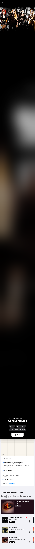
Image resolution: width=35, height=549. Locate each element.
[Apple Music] (22, 506)
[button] (32, 3)
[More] (30, 521)
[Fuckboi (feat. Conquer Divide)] (5, 519)
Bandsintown (11, 483)
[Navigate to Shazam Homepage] (6, 3)
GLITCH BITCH (13, 538)
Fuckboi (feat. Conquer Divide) (18, 517)
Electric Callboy (13, 519)
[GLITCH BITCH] (5, 540)
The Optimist (13, 527)
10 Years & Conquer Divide (16, 529)
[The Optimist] (5, 530)
